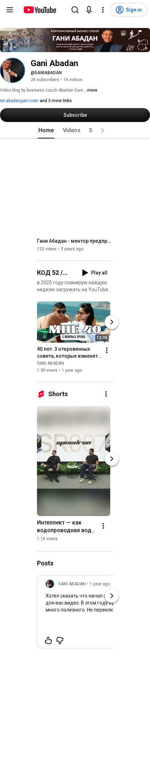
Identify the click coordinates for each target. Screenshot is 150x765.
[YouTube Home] (39, 10)
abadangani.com (21, 100)
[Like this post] (48, 640)
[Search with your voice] (89, 10)
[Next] (112, 322)
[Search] (75, 10)
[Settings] (103, 10)
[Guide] (10, 10)
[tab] (46, 130)
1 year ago (100, 583)
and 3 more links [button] (56, 100)
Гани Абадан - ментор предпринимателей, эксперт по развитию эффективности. (75, 241)
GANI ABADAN (50, 363)
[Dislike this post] (59, 640)
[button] (102, 130)
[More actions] (107, 350)
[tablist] (75, 130)
